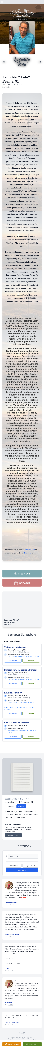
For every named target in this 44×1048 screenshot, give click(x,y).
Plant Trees (31, 660)
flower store (28, 553)
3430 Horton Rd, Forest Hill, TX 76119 (21, 702)
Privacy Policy (16, 1039)
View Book (10, 806)
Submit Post (22, 870)
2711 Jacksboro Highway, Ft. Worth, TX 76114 (23, 656)
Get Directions (13, 660)
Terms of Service (27, 1039)
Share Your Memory (13, 835)
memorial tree (29, 549)
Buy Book (21, 806)
